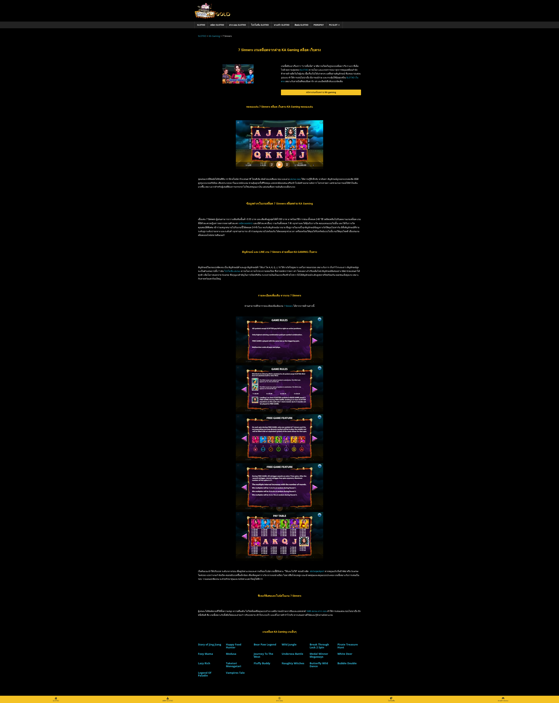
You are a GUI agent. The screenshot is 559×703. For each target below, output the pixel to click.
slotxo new (295, 179)
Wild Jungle (289, 644)
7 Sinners (288, 306)
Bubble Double (347, 663)
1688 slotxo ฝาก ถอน (316, 611)
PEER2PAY (319, 24)
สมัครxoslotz (246, 223)
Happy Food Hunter (233, 646)
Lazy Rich (204, 663)
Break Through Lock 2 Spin (319, 646)
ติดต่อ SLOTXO (301, 24)
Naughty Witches (293, 663)
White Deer (344, 654)
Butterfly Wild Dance (319, 664)
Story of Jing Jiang (209, 644)
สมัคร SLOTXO (217, 24)
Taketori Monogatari (233, 664)
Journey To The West (263, 655)
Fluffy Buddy (262, 663)
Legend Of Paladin (204, 674)
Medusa (231, 654)
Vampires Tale (235, 672)
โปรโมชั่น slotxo (232, 271)
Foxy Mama (205, 654)
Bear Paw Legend (265, 644)
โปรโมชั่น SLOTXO (260, 24)
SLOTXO (201, 24)
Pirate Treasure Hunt (347, 646)
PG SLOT (333, 24)
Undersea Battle (292, 654)
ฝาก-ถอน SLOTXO (237, 24)
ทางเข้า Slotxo (281, 24)
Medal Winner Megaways (319, 655)
